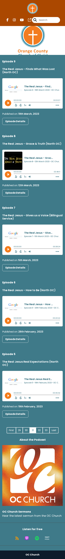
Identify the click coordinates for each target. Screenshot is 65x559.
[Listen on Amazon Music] (47, 538)
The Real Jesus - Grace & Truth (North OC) (32, 144)
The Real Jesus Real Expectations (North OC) (30, 363)
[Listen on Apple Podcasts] (27, 538)
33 (46, 430)
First (11, 430)
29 (19, 430)
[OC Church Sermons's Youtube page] (20, 20)
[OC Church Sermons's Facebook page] (7, 20)
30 (26, 430)
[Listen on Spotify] (37, 538)
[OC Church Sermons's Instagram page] (12, 20)
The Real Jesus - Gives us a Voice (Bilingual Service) (32, 217)
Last (54, 430)
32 (39, 430)
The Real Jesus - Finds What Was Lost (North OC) (28, 70)
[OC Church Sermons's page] (27, 20)
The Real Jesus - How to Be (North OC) (29, 290)
